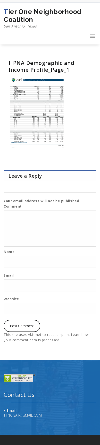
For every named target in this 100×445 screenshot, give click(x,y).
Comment (13, 206)
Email (9, 275)
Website (11, 299)
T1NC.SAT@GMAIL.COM (23, 415)
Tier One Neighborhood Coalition (43, 18)
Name (9, 251)
